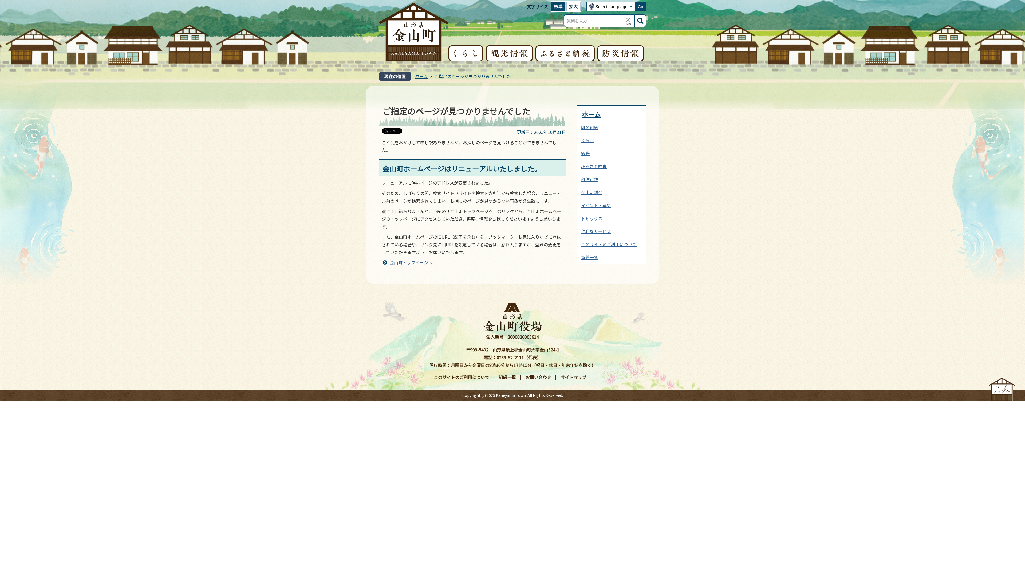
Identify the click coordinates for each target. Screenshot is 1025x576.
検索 (640, 20)
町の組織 (589, 127)
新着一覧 (589, 257)
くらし (587, 140)
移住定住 (589, 179)
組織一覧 (507, 377)
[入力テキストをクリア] (628, 21)
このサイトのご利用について (609, 244)
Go (640, 7)
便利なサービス (596, 231)
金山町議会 (591, 192)
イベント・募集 (596, 205)
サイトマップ (573, 377)
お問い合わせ (538, 377)
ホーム (421, 76)
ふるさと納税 (594, 166)
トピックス (591, 218)
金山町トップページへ (411, 262)
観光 (585, 153)
